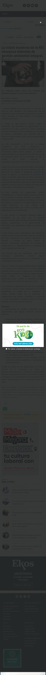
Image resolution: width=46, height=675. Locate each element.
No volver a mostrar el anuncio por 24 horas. (24, 349)
